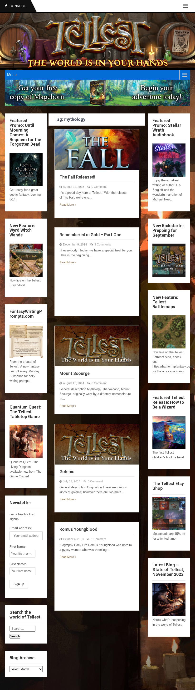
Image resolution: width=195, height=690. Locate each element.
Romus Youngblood (78, 529)
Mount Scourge (74, 373)
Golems (66, 471)
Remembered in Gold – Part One (90, 234)
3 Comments (102, 244)
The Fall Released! (77, 176)
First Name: (18, 546)
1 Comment (98, 539)
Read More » (67, 204)
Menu (12, 75)
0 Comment (99, 187)
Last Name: (18, 564)
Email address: (21, 528)
